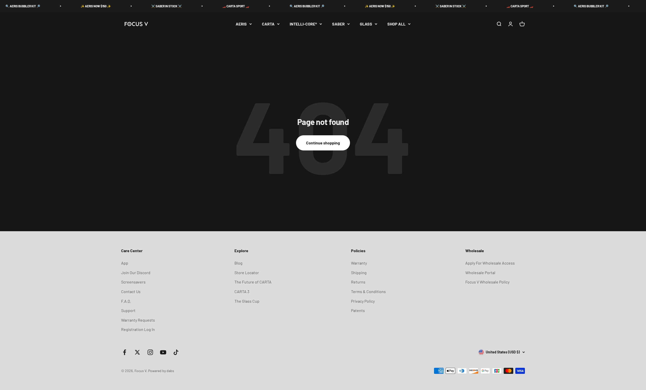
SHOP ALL (396, 23)
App (124, 263)
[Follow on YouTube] (163, 352)
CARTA (268, 23)
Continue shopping (323, 142)
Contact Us (131, 291)
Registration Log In (138, 329)
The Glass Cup (246, 301)
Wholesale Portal (480, 272)
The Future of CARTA (253, 281)
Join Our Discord (135, 272)
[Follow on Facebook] (124, 352)
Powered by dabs (161, 371)
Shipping (359, 272)
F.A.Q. (126, 301)
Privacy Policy (363, 301)
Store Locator (246, 272)
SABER (338, 23)
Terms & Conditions (368, 291)
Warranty (359, 263)
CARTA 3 (241, 291)
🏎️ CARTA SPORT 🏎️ (219, 6)
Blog (238, 263)
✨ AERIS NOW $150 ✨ (80, 6)
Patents (358, 310)
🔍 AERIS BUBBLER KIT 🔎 (291, 6)
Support (128, 310)
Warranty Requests (138, 320)
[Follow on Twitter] (137, 352)
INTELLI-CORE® (303, 23)
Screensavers (133, 281)
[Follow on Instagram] (150, 352)
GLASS (366, 23)
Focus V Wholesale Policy (487, 281)
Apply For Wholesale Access (490, 263)
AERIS (241, 23)
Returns (358, 281)
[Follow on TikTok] (176, 352)
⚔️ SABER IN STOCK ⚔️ (150, 6)
